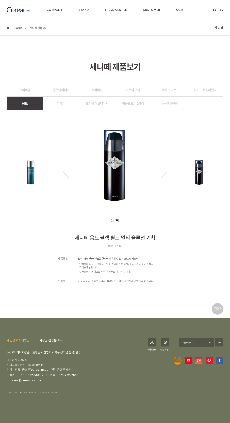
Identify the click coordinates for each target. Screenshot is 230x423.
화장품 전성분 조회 (51, 340)
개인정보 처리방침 (18, 340)
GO (219, 342)
